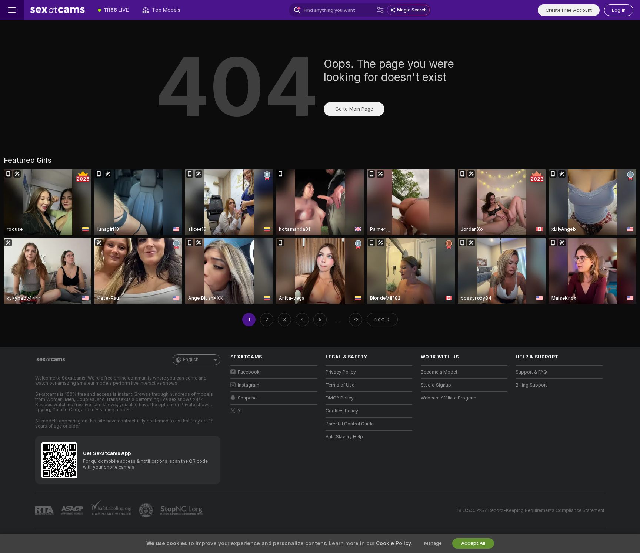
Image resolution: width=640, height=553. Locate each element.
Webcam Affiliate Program (448, 398)
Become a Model (439, 372)
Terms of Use (340, 385)
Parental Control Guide (350, 423)
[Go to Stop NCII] (182, 510)
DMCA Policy (340, 398)
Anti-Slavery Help (344, 436)
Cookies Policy (342, 411)
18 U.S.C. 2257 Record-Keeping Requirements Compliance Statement (530, 510)
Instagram (248, 385)
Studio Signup (436, 385)
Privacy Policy (341, 372)
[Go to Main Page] (57, 10)
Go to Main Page (354, 109)
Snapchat (248, 398)
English (191, 359)
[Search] (380, 10)
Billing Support (531, 385)
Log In (619, 10)
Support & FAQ (531, 372)
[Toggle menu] (12, 10)
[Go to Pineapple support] (146, 510)
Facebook (249, 372)
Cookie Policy (393, 543)
